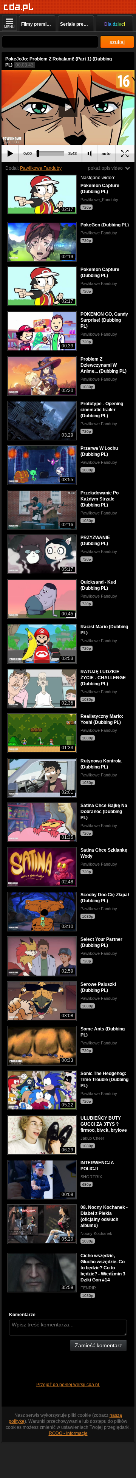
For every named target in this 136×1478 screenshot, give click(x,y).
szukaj (117, 42)
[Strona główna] (19, 7)
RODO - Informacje (68, 1433)
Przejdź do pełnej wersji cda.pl (68, 1384)
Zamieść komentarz (98, 1345)
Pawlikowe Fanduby (41, 168)
